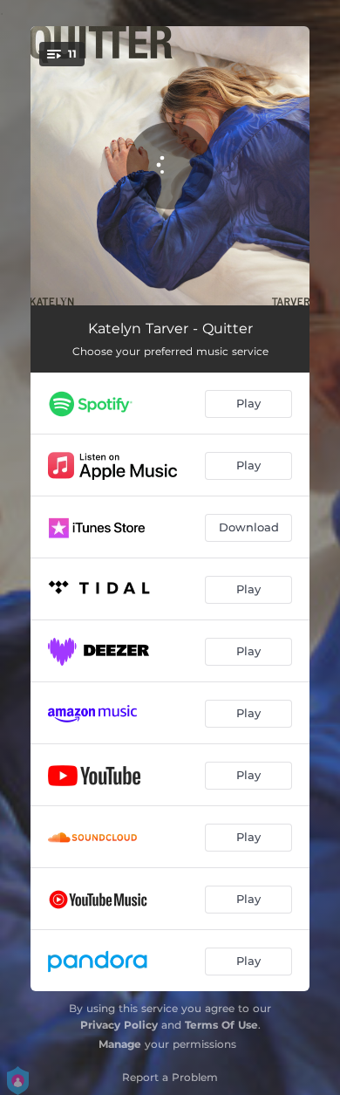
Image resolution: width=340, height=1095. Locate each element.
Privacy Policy (119, 1024)
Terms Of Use (221, 1024)
